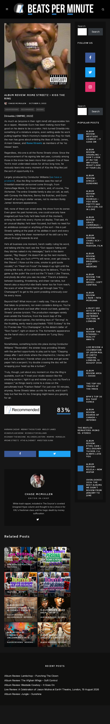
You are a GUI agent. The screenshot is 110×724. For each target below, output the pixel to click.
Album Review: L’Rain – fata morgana (93, 296)
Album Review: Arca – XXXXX (94, 373)
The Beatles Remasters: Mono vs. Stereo (88, 430)
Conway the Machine (15, 437)
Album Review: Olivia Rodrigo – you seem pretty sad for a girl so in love (94, 200)
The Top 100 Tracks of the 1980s (93, 386)
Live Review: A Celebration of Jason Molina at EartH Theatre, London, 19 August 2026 (96, 355)
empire (51, 437)
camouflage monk (14, 433)
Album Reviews (11, 109)
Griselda (61, 437)
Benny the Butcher (31, 429)
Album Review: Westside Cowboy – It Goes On (93, 136)
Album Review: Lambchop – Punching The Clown (31, 675)
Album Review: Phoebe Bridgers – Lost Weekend (93, 260)
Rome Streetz (12, 440)
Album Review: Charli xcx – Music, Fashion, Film (94, 240)
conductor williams (36, 433)
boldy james (49, 429)
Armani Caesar (12, 429)
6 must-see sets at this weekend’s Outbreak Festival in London (93, 314)
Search (82, 26)
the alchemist (29, 440)
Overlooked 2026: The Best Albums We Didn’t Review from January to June (94, 488)
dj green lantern (36, 437)
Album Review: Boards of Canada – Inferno (92, 414)
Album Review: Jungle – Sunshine (92, 179)
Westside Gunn (45, 440)
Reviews (40, 109)
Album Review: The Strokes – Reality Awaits (93, 334)
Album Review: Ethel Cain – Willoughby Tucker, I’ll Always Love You (93, 449)
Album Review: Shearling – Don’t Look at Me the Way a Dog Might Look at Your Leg (93, 158)
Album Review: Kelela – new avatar (94, 468)
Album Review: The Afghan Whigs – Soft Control (94, 279)
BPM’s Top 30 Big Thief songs (94, 399)
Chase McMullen (17, 103)
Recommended (27, 109)
